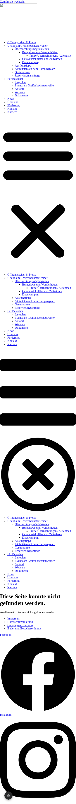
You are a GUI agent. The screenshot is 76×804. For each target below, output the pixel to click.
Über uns (12, 102)
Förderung (13, 105)
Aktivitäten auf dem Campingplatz (35, 68)
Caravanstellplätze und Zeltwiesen (42, 58)
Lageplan (20, 82)
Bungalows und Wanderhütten (40, 52)
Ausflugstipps (23, 65)
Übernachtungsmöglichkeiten (32, 49)
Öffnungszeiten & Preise (21, 42)
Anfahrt (19, 88)
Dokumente (21, 95)
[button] (38, 193)
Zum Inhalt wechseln (12, 1)
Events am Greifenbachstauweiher (35, 85)
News (10, 98)
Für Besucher (15, 78)
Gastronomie (22, 72)
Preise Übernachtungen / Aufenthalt (50, 55)
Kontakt (12, 108)
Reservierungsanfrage (27, 75)
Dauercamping (30, 62)
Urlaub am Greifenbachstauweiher (27, 45)
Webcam (20, 92)
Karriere (12, 112)
